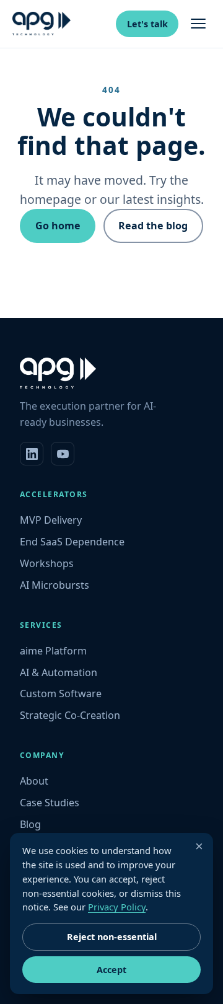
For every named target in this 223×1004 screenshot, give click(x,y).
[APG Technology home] (41, 23)
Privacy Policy (117, 907)
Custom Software (61, 693)
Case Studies (49, 802)
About (34, 781)
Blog (30, 824)
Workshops (47, 563)
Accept (111, 969)
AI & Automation (58, 672)
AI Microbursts (54, 585)
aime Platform (53, 651)
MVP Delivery (51, 520)
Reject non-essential (112, 937)
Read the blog (153, 225)
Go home (58, 225)
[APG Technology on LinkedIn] (31, 453)
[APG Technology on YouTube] (62, 453)
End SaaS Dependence (72, 541)
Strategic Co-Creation (70, 715)
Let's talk (147, 24)
